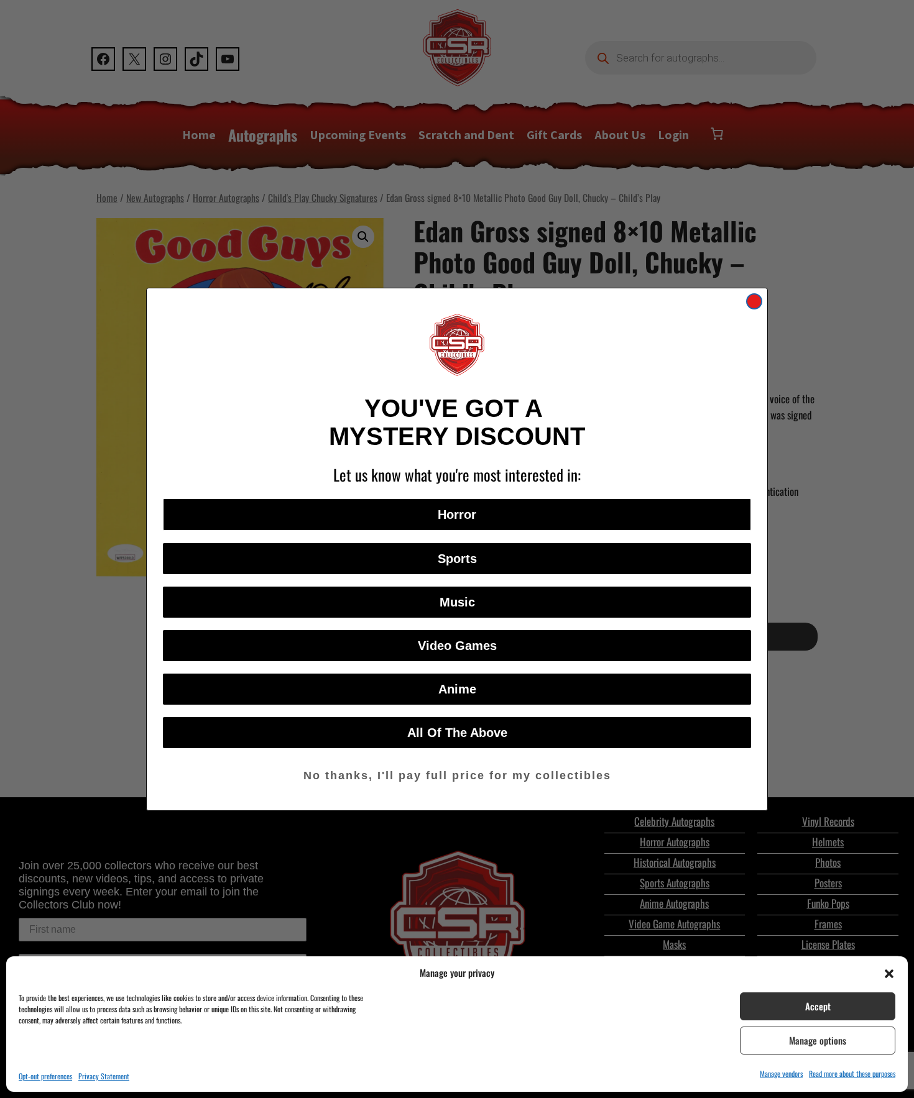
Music (457, 602)
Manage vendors (781, 1073)
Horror (457, 514)
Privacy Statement (103, 1076)
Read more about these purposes (852, 1073)
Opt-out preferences (45, 1076)
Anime (457, 689)
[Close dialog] (754, 301)
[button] (889, 972)
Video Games (457, 645)
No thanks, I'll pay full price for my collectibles (457, 775)
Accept (818, 1006)
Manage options (817, 1040)
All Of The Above (457, 732)
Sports (457, 558)
